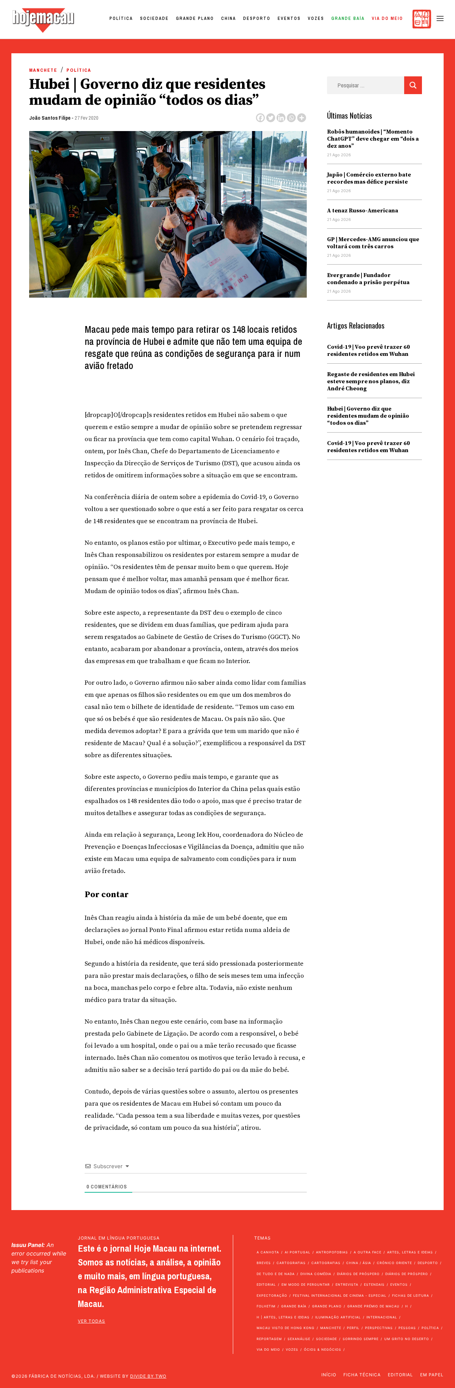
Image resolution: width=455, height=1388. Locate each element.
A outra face (367, 1252)
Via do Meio (387, 18)
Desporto (257, 18)
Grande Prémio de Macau (373, 1306)
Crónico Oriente (394, 1263)
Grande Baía (348, 18)
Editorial (266, 1284)
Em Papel (432, 1374)
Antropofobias (332, 1252)
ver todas (91, 1321)
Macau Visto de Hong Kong (286, 1328)
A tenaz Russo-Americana (362, 210)
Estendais (374, 1284)
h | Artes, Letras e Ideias (283, 1317)
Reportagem (269, 1339)
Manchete (43, 70)
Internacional (381, 1317)
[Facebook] (260, 117)
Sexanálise (299, 1339)
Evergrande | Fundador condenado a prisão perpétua (368, 279)
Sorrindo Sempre (361, 1339)
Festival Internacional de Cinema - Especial (339, 1295)
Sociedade (154, 18)
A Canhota (268, 1252)
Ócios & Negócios (322, 1349)
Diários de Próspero (358, 1274)
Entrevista (347, 1284)
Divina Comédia (315, 1274)
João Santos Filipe (49, 117)
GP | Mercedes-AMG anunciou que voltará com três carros (373, 243)
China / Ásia (358, 1263)
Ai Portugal (297, 1252)
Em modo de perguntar (306, 1284)
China (228, 18)
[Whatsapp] (291, 117)
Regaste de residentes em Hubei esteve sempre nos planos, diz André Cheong (371, 381)
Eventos (289, 18)
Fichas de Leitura (410, 1295)
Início (328, 1374)
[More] (301, 117)
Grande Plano (195, 18)
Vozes (316, 18)
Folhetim (266, 1306)
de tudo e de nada (276, 1274)
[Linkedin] (281, 117)
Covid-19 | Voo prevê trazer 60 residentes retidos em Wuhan (368, 350)
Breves (264, 1263)
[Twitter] (270, 117)
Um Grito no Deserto (406, 1339)
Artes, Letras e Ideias (410, 1252)
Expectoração (272, 1295)
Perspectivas (379, 1328)
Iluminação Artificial (338, 1317)
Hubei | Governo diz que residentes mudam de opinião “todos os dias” (368, 416)
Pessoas (407, 1328)
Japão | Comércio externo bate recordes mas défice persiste (369, 178)
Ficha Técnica (362, 1374)
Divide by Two (148, 1376)
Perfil (353, 1328)
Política (121, 18)
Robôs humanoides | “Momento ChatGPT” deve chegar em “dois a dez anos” (373, 139)
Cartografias (291, 1263)
